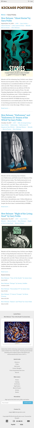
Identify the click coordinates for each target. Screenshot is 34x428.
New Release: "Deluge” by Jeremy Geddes (14, 283)
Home (17, 379)
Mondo (28, 25)
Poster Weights (17, 368)
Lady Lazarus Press (18, 25)
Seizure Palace (19, 223)
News (3, 15)
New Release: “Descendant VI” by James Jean (15, 289)
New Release (16, 27)
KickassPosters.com (18, 416)
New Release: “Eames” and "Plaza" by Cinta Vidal (16, 301)
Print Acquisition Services (17, 370)
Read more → (5, 108)
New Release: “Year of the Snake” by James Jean (16, 278)
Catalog (17, 382)
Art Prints (17, 384)
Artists (17, 390)
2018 (16, 23)
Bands (17, 392)
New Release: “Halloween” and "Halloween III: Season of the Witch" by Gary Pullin (15, 117)
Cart (31, 1)
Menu (5, 1)
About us (17, 362)
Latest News (17, 314)
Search (17, 372)
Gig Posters (17, 386)
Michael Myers (21, 127)
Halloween (13, 125)
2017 (14, 123)
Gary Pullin (24, 23)
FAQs (17, 364)
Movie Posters (17, 388)
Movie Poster (5, 27)
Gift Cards (17, 366)
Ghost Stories (5, 25)
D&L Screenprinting (24, 123)
